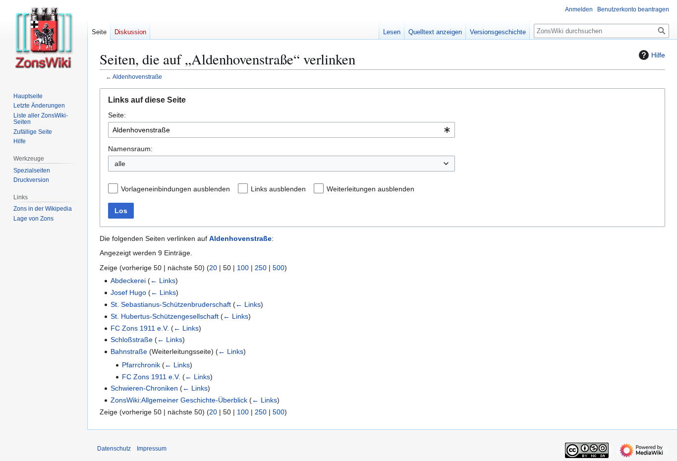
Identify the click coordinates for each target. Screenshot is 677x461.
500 (278, 268)
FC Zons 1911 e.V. (140, 328)
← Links (162, 281)
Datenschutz (114, 448)
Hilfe (658, 55)
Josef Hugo (128, 292)
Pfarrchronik (141, 365)
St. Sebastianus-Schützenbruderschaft (171, 304)
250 (261, 268)
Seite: (117, 115)
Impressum (152, 448)
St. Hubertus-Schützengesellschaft (165, 316)
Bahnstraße (129, 351)
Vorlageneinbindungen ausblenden (175, 189)
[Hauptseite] (43, 39)
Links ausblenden (278, 189)
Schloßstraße (132, 340)
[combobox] (281, 130)
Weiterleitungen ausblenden (370, 189)
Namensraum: (130, 149)
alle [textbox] (119, 164)
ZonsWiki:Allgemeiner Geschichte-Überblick (179, 400)
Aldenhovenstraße (137, 76)
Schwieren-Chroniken (144, 388)
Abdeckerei (128, 281)
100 (243, 268)
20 (213, 268)
